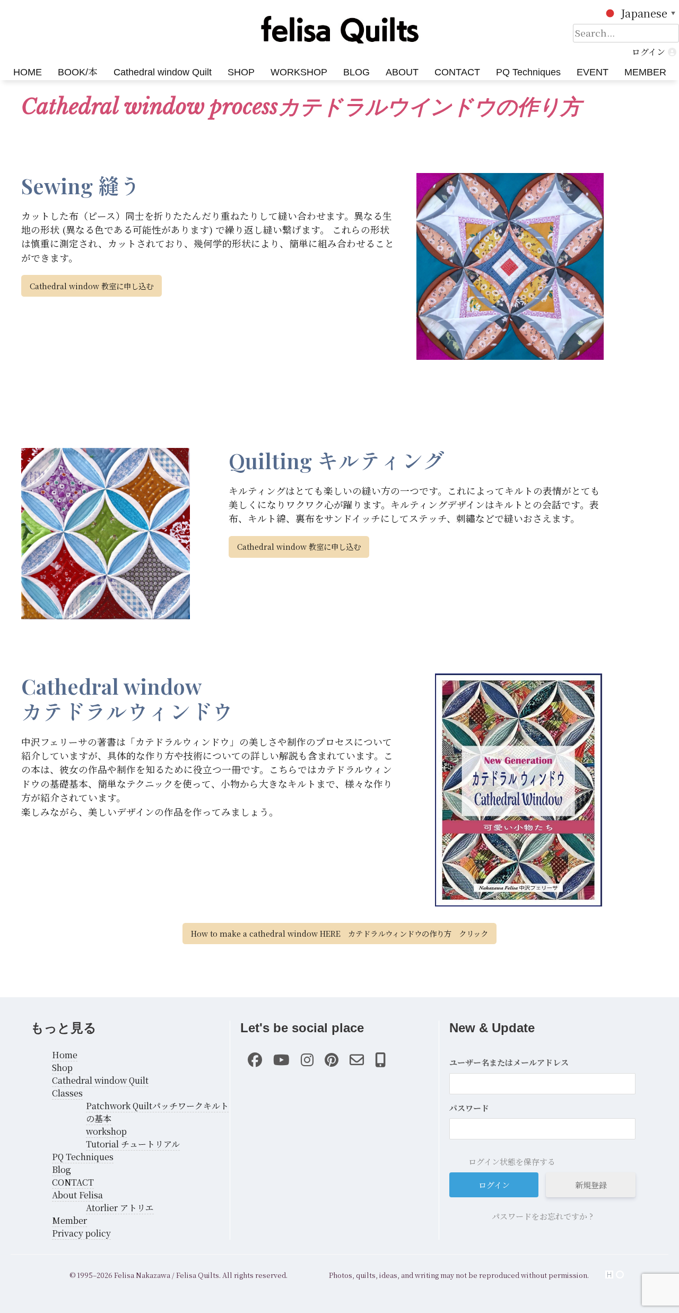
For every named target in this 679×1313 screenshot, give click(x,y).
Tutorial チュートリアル (133, 1144)
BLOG (356, 72)
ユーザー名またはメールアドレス (509, 1062)
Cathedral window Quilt (163, 72)
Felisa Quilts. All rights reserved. (232, 1275)
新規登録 (591, 1184)
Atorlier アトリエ (120, 1208)
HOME (27, 72)
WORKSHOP (299, 72)
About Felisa (77, 1195)
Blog (61, 1169)
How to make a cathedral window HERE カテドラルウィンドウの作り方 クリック (339, 933)
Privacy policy (81, 1233)
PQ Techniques (528, 72)
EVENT (592, 72)
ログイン (648, 52)
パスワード (469, 1107)
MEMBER (645, 72)
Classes (67, 1093)
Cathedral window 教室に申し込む (91, 285)
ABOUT (402, 72)
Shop (62, 1067)
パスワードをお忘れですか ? (542, 1216)
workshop (106, 1131)
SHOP (241, 72)
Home (64, 1055)
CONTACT (457, 72)
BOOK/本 (78, 72)
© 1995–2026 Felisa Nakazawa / (122, 1275)
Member (69, 1220)
